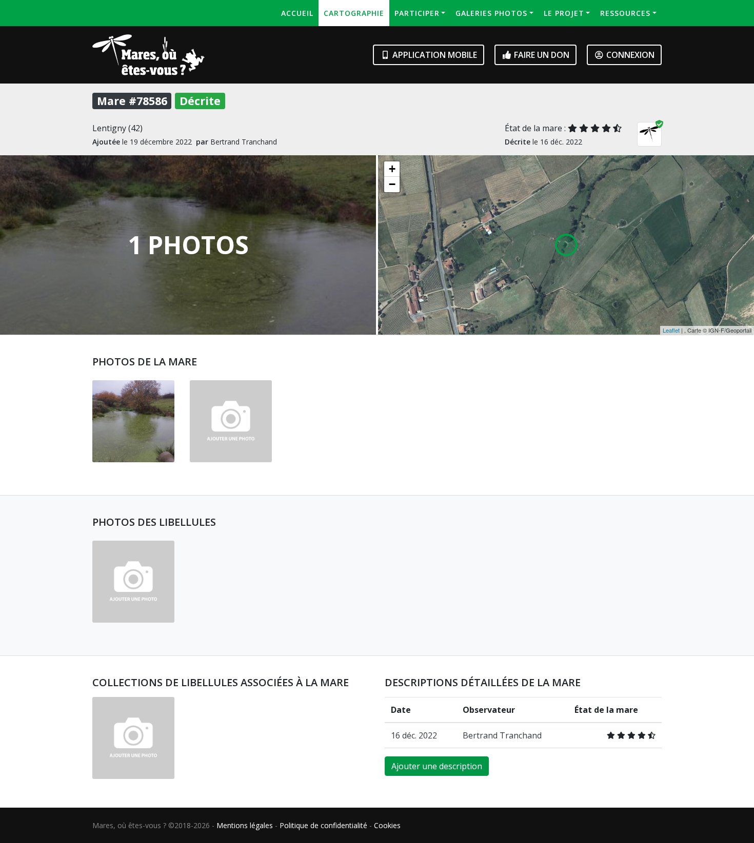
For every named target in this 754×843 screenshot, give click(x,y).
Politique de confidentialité (323, 825)
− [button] (392, 184)
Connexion (629, 54)
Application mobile (433, 54)
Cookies (387, 825)
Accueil (297, 13)
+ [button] (392, 168)
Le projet (564, 13)
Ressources (625, 13)
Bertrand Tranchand (502, 735)
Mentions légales (244, 825)
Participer (417, 13)
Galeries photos (491, 13)
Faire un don (540, 54)
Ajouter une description (436, 766)
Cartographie (354, 13)
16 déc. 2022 (414, 735)
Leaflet (671, 330)
